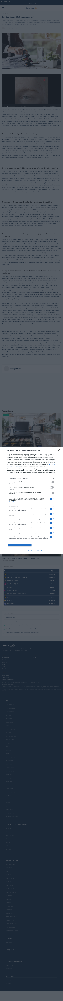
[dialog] (31, 500)
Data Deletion (22, 550)
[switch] (52, 482)
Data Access (31, 550)
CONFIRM (20, 545)
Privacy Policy (40, 550)
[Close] (59, 450)
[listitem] (31, 478)
